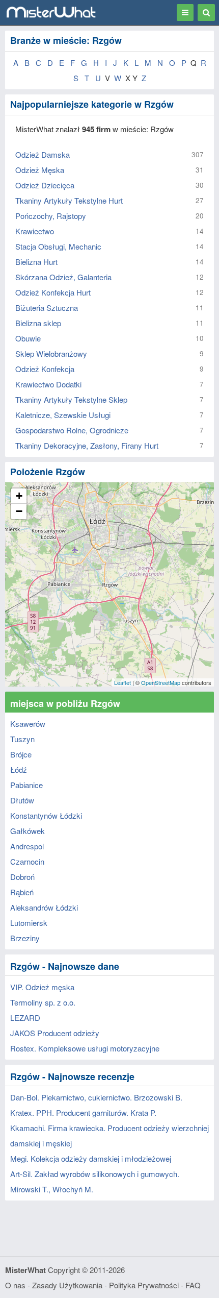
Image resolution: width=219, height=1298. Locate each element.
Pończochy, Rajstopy (50, 215)
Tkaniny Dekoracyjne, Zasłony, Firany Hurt (86, 445)
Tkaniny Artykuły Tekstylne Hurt (69, 200)
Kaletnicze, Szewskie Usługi (63, 414)
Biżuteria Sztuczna (46, 307)
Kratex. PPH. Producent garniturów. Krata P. (83, 1112)
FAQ (193, 1285)
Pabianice (26, 784)
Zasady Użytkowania (67, 1285)
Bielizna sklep (38, 322)
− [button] (19, 511)
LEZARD (25, 1017)
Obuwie (28, 338)
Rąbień (22, 892)
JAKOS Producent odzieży (54, 1032)
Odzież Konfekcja (44, 368)
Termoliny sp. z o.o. (42, 1002)
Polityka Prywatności (144, 1285)
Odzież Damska (42, 154)
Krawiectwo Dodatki (48, 384)
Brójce (21, 754)
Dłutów (22, 800)
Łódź (18, 769)
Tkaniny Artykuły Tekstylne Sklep (71, 399)
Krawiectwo (34, 231)
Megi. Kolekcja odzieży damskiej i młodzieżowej (90, 1158)
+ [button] (19, 495)
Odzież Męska (39, 169)
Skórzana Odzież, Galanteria (63, 277)
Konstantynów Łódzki (46, 815)
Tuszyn (22, 738)
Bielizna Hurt (36, 261)
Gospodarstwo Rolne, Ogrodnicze (71, 430)
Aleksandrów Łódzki (44, 907)
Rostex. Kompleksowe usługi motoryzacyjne (84, 1048)
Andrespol (27, 846)
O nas (15, 1285)
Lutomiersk (28, 922)
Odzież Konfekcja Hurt (53, 292)
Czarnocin (27, 861)
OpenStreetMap (160, 682)
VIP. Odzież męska (42, 987)
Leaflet (122, 682)
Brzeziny (25, 938)
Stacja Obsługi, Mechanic (58, 246)
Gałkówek (27, 830)
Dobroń (22, 876)
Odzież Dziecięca (44, 185)
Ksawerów (27, 723)
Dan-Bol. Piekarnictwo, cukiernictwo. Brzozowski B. (96, 1097)
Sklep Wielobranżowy (51, 353)
